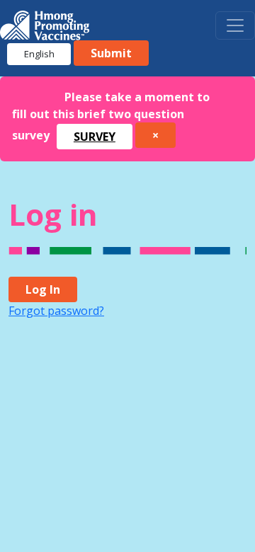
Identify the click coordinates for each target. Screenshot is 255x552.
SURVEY (94, 136)
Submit (111, 53)
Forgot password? (56, 310)
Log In (43, 289)
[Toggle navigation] (235, 25)
